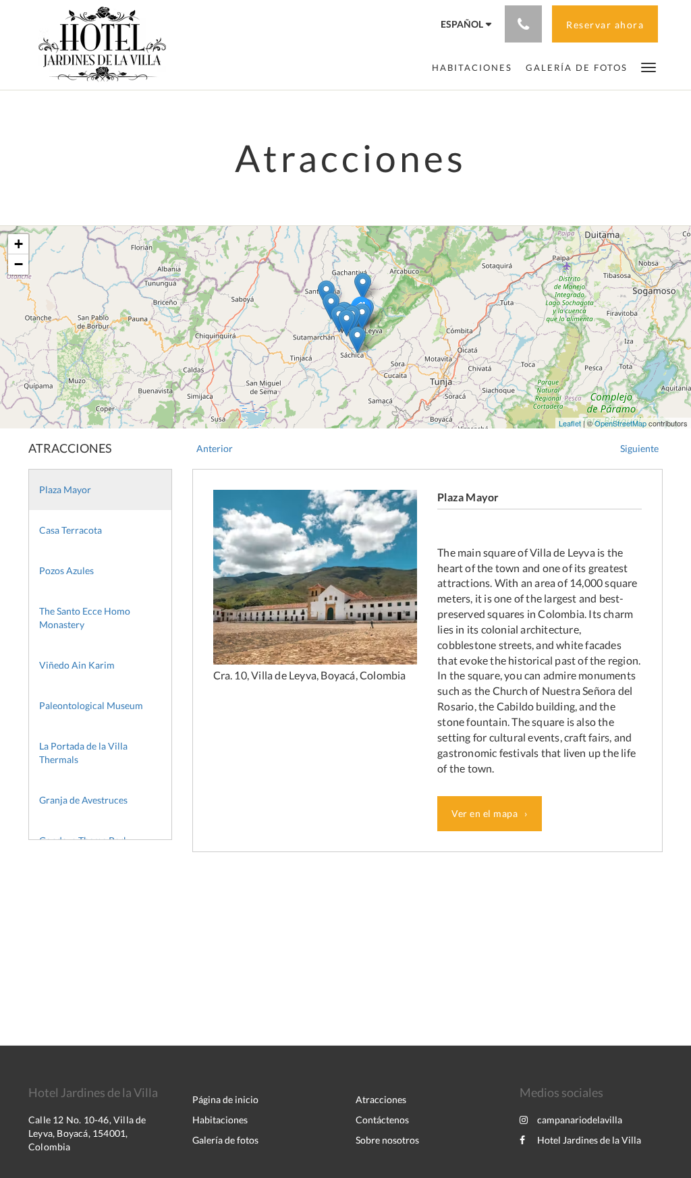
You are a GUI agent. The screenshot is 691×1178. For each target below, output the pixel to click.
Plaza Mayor (65, 489)
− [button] (18, 264)
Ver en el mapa (484, 813)
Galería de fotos (225, 1140)
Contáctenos (382, 1119)
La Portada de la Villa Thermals (83, 752)
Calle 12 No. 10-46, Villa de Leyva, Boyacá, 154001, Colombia (87, 1133)
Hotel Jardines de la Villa (589, 1140)
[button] (648, 66)
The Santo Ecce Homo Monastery (84, 617)
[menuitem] (472, 67)
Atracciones (381, 1099)
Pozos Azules (66, 570)
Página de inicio (225, 1099)
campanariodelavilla (579, 1119)
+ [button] (18, 243)
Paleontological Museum (91, 705)
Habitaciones (220, 1119)
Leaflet (570, 423)
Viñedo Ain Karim (77, 665)
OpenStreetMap (620, 423)
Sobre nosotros (387, 1140)
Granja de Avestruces (83, 800)
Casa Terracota (70, 530)
